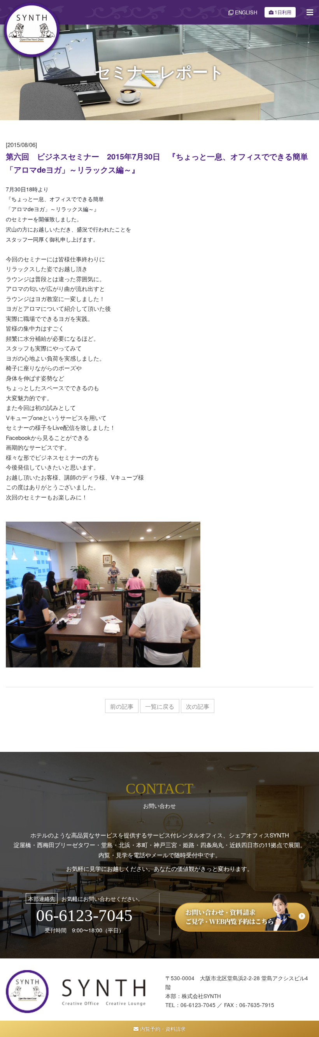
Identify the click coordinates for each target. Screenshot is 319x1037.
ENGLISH (245, 12)
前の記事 (121, 706)
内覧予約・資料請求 (162, 1028)
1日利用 (283, 12)
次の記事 (197, 706)
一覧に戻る (159, 706)
